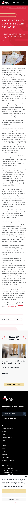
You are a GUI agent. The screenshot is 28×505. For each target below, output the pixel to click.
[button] (25, 476)
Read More (5, 373)
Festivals (4, 431)
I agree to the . (10, 418)
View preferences (14, 499)
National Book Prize (7, 428)
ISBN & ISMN (5, 457)
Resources (5, 454)
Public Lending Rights (8, 460)
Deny (14, 495)
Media (3, 440)
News (3, 451)
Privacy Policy (14, 502)
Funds (3, 434)
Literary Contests (7, 437)
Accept (14, 490)
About (3, 448)
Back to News (9, 15)
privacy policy (13, 418)
